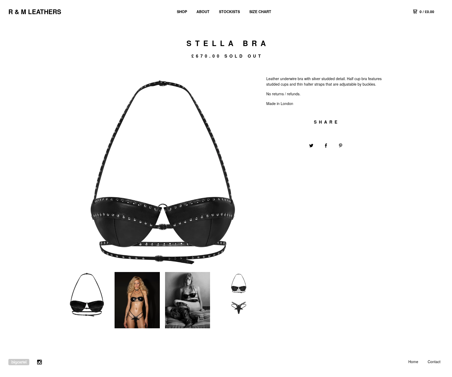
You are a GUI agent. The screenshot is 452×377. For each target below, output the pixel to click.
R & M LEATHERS (34, 11)
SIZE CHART (260, 11)
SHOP (182, 11)
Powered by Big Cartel (18, 362)
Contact (434, 361)
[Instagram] (39, 363)
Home (413, 361)
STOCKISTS (229, 11)
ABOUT (203, 11)
